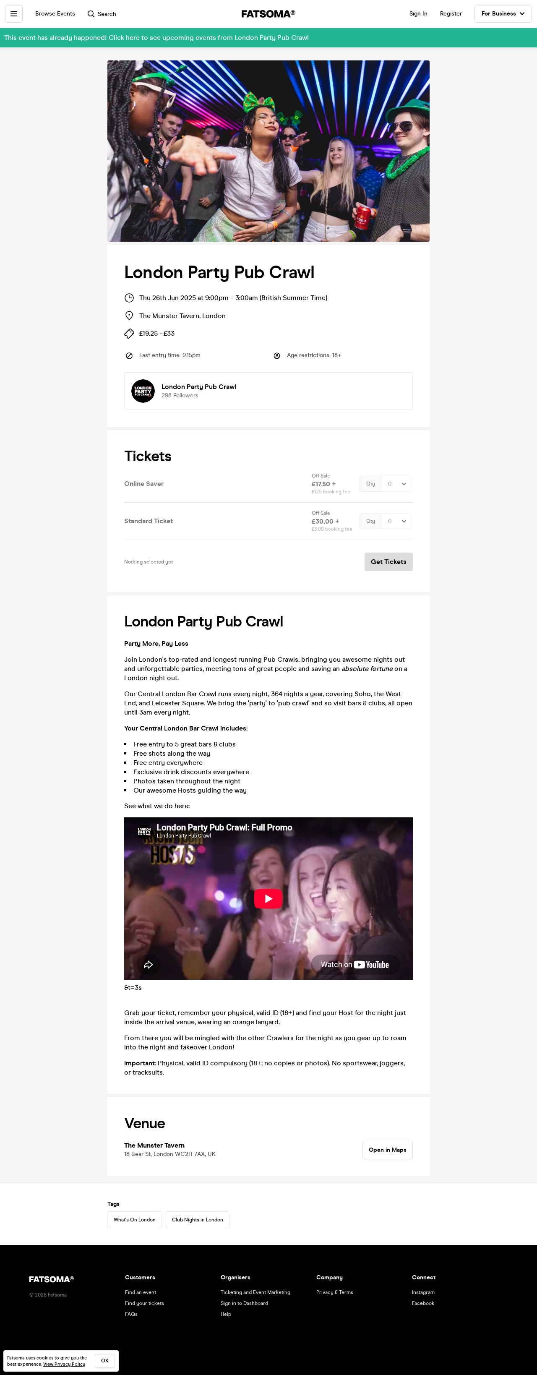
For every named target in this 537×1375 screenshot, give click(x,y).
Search (107, 14)
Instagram (423, 1292)
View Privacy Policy (64, 1364)
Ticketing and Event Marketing (255, 1292)
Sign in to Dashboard (244, 1303)
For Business (499, 13)
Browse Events (55, 13)
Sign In (418, 13)
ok (105, 1361)
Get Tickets (389, 562)
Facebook (423, 1303)
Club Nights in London (197, 1220)
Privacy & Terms (334, 1292)
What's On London (135, 1220)
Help (226, 1314)
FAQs (131, 1314)
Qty (370, 484)
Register (451, 13)
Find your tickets (144, 1303)
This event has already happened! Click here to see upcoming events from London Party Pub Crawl (156, 38)
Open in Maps (388, 1149)
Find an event (140, 1292)
